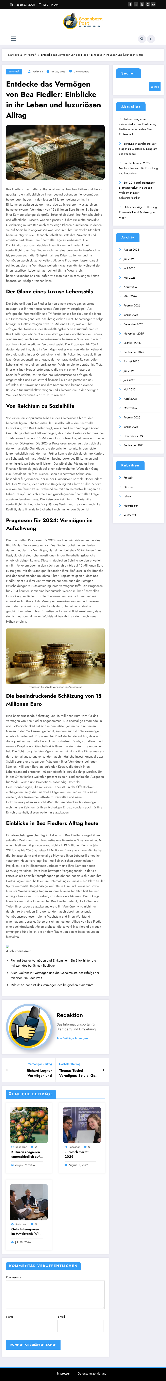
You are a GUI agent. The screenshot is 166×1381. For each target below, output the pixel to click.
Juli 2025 (129, 371)
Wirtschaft (14, 71)
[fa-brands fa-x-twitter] (136, 4)
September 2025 (134, 352)
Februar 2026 (132, 305)
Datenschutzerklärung (92, 1373)
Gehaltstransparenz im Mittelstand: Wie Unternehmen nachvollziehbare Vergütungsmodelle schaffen (26, 1231)
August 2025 (131, 361)
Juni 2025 (129, 380)
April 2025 (130, 399)
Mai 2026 (129, 278)
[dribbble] (142, 4)
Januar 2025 (131, 427)
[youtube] (153, 4)
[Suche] (142, 39)
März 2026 (130, 296)
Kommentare (13, 1277)
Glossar (128, 487)
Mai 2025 (129, 389)
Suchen (128, 73)
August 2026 (131, 250)
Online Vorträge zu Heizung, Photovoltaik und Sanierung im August (138, 212)
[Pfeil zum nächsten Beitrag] (103, 1070)
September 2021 (134, 445)
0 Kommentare (81, 71)
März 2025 (130, 408)
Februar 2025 (132, 417)
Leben (127, 496)
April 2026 (130, 287)
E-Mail (61, 1317)
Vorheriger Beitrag (40, 1064)
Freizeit (128, 478)
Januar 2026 (131, 315)
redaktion (38, 71)
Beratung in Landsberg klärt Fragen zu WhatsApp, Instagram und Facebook (138, 149)
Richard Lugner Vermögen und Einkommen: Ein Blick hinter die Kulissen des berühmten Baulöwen (33, 1073)
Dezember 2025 (133, 324)
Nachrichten (131, 506)
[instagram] (148, 4)
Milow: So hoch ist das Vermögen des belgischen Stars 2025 (52, 985)
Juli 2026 (129, 259)
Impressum (64, 1373)
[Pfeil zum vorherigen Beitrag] (7, 1070)
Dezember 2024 (133, 436)
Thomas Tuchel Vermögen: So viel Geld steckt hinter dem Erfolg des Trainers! (79, 1073)
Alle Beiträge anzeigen (72, 1038)
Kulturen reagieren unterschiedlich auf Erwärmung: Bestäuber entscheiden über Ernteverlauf (25, 1154)
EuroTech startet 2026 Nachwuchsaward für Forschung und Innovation (78, 1154)
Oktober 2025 (132, 343)
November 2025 (134, 333)
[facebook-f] (130, 4)
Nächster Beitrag (69, 1064)
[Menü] (13, 39)
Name (9, 1317)
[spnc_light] (151, 39)
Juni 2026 (129, 268)
